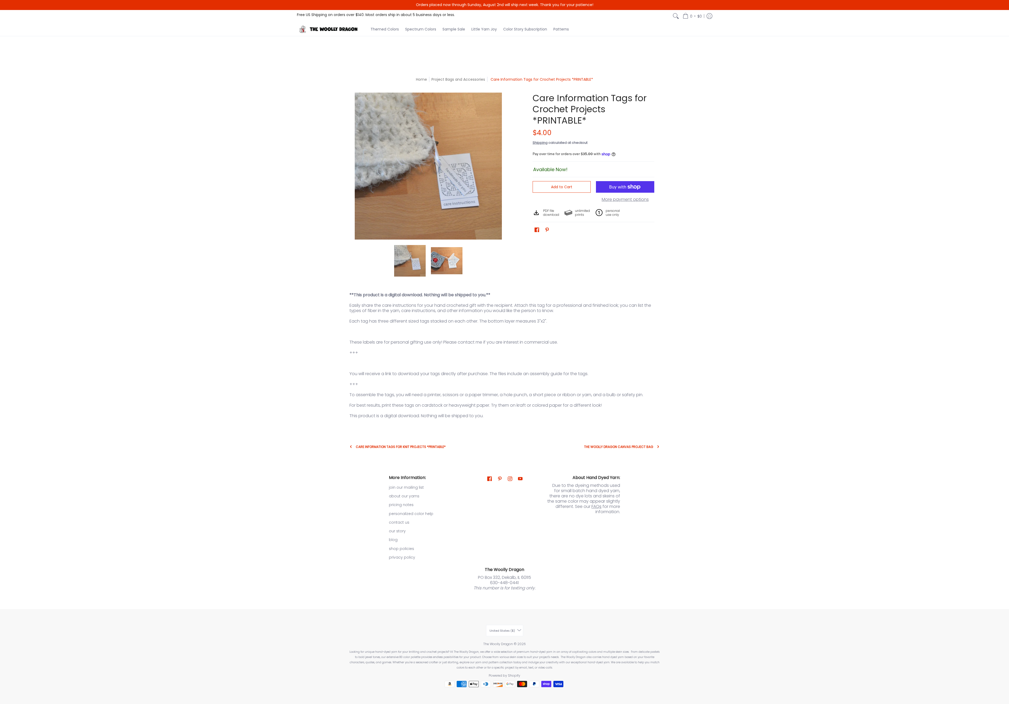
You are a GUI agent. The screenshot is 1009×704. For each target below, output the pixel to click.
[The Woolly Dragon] (330, 29)
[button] (692, 16)
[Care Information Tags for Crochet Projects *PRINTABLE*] (410, 261)
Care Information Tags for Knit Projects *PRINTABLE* (401, 447)
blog (393, 539)
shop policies (401, 548)
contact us (399, 522)
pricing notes (401, 504)
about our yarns (404, 496)
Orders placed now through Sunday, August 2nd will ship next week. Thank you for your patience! (504, 4)
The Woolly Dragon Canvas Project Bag (618, 447)
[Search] (675, 16)
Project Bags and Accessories (458, 79)
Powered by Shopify (504, 675)
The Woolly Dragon (498, 644)
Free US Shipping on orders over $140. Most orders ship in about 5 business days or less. (376, 14)
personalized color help (411, 513)
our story (397, 531)
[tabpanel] (504, 357)
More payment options (625, 199)
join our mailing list (406, 487)
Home (421, 79)
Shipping (540, 142)
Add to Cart (561, 187)
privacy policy (402, 557)
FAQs (596, 506)
